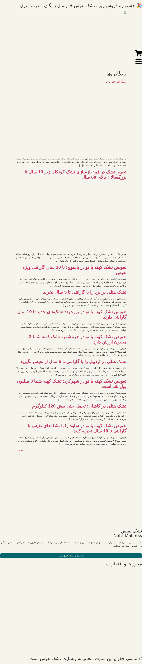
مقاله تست (116, 81)
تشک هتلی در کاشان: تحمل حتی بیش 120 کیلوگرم (79, 405)
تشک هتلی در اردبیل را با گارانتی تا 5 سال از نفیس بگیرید (73, 361)
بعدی (19, 450)
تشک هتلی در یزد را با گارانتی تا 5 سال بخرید (84, 292)
